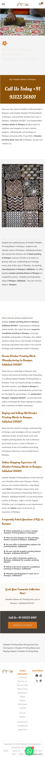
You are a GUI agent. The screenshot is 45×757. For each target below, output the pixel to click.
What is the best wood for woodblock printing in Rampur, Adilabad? (22, 568)
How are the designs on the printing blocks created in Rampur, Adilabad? (21, 538)
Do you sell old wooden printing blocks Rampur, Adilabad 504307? (22, 552)
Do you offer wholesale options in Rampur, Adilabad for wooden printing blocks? (21, 560)
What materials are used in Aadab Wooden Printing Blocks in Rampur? (21, 532)
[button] (22, 531)
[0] (40, 4)
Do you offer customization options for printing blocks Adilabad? (22, 545)
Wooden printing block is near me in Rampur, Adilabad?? (21, 574)
